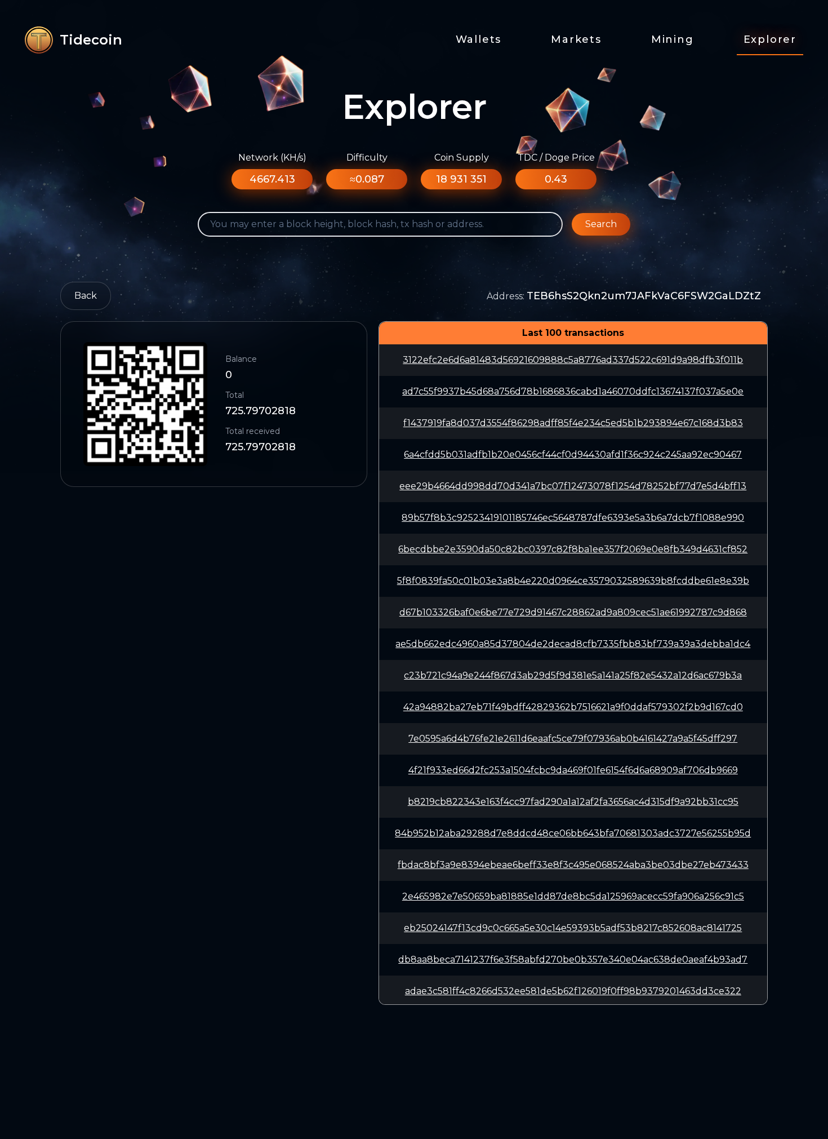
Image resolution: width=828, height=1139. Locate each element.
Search (601, 224)
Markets (576, 39)
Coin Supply (461, 157)
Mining (672, 39)
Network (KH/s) (272, 157)
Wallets (479, 39)
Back (85, 295)
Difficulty (367, 157)
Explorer (770, 39)
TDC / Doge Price (556, 157)
